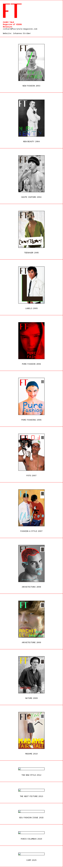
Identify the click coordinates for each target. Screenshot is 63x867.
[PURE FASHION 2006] (31, 340)
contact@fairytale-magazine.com (20, 29)
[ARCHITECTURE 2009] (31, 619)
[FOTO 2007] (31, 452)
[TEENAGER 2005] (31, 229)
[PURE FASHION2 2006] (31, 396)
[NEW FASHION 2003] (31, 62)
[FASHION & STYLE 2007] (31, 507)
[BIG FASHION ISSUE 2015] (31, 811)
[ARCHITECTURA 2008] (31, 563)
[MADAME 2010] (31, 730)
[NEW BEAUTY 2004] (31, 118)
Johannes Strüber (22, 33)
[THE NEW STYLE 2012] (31, 769)
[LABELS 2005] (31, 284)
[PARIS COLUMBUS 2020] (31, 832)
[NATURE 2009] (31, 674)
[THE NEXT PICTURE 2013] (31, 790)
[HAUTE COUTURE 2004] (31, 173)
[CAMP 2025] (31, 854)
